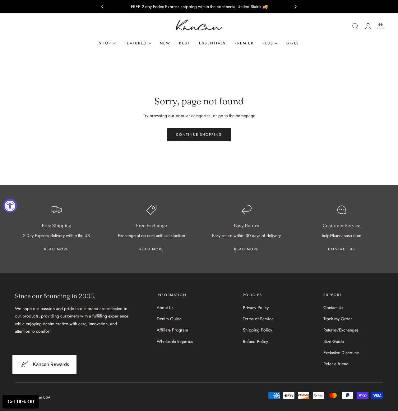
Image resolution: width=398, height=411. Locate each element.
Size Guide (333, 341)
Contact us (341, 249)
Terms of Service (258, 319)
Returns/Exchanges (341, 330)
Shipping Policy (257, 330)
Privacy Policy (256, 307)
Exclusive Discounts (341, 352)
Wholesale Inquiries (175, 341)
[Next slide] (295, 6)
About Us (165, 307)
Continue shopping (199, 134)
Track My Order (337, 319)
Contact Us (333, 307)
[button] (355, 26)
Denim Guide (169, 319)
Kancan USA (40, 397)
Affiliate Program (172, 330)
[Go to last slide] (102, 6)
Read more (56, 249)
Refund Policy (255, 341)
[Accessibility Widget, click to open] (10, 205)
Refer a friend (336, 364)
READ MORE (151, 249)
